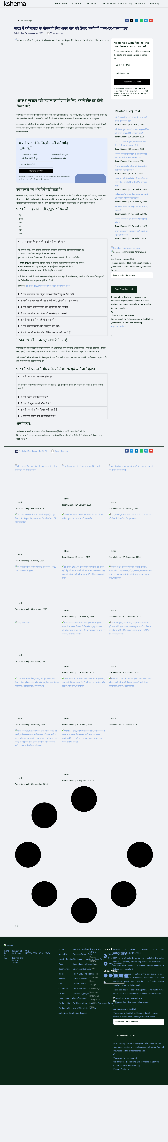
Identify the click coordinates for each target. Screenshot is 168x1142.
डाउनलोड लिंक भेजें (36, 171)
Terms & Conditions (79, 949)
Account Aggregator (79, 993)
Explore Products (118, 326)
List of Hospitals (79, 998)
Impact (62, 979)
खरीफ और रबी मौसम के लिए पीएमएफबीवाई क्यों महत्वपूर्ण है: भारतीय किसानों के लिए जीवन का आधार (131, 182)
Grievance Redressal (79, 969)
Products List (64, 1003)
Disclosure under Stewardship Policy (79, 959)
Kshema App (64, 969)
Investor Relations (65, 959)
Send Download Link (124, 289)
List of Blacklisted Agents (79, 1008)
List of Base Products (65, 998)
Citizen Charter (79, 983)
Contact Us (63, 988)
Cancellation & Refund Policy (79, 964)
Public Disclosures (79, 979)
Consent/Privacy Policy (79, 954)
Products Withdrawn (65, 1008)
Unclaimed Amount (79, 988)
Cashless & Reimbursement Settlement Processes (79, 1003)
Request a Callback (132, 82)
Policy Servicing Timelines (79, 974)
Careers (62, 993)
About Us (63, 954)
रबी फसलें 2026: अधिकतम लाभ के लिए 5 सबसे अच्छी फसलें (48, 286)
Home (61, 949)
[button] (127, 20)
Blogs (61, 974)
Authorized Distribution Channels (65, 1013)
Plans (61, 964)
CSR (60, 983)
